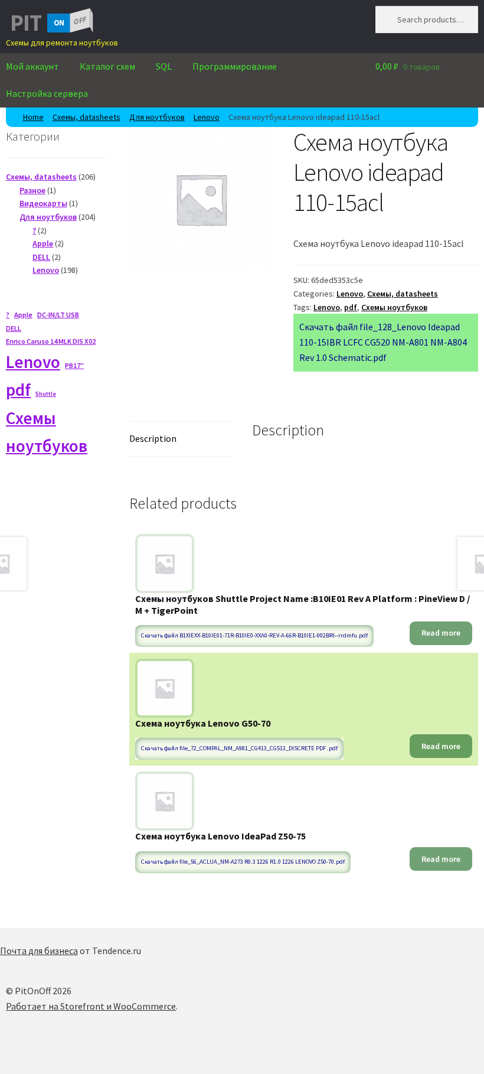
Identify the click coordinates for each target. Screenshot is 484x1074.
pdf (350, 307)
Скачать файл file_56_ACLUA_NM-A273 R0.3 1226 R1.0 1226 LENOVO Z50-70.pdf (243, 861)
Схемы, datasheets (86, 117)
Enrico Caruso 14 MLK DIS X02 (51, 341)
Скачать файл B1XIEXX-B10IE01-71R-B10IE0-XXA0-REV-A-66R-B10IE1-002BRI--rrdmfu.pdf (254, 635)
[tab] (180, 439)
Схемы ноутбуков (394, 307)
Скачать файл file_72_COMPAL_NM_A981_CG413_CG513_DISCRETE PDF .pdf (239, 748)
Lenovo (207, 117)
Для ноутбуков (157, 117)
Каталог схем (107, 66)
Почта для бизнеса (39, 950)
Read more (440, 632)
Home (33, 117)
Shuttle (45, 394)
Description (152, 438)
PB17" (74, 365)
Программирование (234, 66)
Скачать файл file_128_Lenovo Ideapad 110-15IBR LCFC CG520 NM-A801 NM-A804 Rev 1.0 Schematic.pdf (383, 342)
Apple (23, 314)
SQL (164, 66)
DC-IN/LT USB (58, 314)
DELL (13, 328)
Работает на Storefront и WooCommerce (91, 1006)
